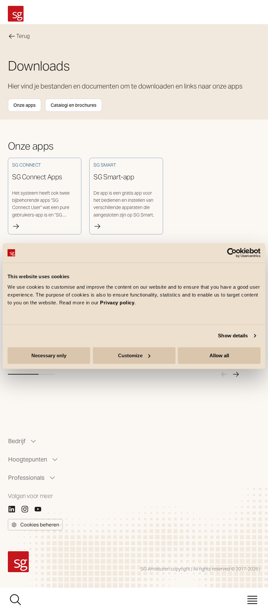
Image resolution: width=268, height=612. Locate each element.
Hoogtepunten (27, 459)
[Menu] (252, 600)
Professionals (26, 477)
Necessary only (48, 355)
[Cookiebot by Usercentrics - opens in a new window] (231, 253)
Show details (233, 335)
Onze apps (24, 105)
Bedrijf (16, 441)
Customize (130, 355)
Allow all (219, 355)
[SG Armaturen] (16, 14)
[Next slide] (236, 374)
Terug (23, 36)
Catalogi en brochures (73, 105)
